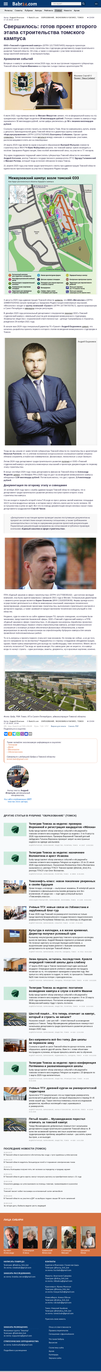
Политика (68, 845)
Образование (47, 17)
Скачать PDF (73, 726)
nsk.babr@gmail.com (62, 1303)
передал (69, 313)
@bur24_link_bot (61, 1268)
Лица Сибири (13, 1219)
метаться (42, 137)
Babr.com (24, 3)
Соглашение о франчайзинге (61, 1334)
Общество (59, 845)
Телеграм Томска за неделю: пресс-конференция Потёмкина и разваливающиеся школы (62, 1064)
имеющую (29, 308)
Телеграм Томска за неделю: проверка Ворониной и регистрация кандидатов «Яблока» (62, 825)
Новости (68, 10)
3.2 (19, 1367)
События (58, 923)
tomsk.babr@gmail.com (17, 759)
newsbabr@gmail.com (21, 1268)
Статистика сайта (56, 1348)
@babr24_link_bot (20, 1265)
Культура (58, 952)
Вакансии (53, 1343)
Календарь (53, 1355)
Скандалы (66, 952)
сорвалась (9, 137)
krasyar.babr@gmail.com (64, 1292)
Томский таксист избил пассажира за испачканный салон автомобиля (33, 1191)
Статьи (58, 10)
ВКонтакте (13, 750)
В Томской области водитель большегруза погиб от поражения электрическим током (39, 1162)
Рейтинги (48, 10)
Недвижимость (61, 1055)
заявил (85, 326)
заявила (59, 300)
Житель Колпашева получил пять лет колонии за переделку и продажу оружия (37, 1169)
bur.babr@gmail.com (62, 1270)
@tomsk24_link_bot (62, 1311)
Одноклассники (15, 752)
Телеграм (12, 745)
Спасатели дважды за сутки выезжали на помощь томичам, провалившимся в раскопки (41, 1184)
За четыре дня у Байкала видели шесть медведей (25, 1206)
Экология (76, 1109)
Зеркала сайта (55, 1358)
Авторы (38, 10)
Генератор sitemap (60, 1367)
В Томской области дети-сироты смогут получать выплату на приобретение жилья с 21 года (42, 1177)
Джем (10, 747)
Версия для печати (58, 726)
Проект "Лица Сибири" (84, 78)
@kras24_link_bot (61, 1289)
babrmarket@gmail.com (22, 1345)
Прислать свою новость (55, 1319)
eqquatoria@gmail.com (22, 1336)
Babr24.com (34, 17)
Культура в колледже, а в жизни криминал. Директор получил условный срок (58, 932)
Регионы (8, 10)
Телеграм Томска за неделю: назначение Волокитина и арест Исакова (56, 854)
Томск (80, 17)
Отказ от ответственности (60, 1327)
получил (65, 461)
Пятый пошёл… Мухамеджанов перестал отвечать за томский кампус (57, 1120)
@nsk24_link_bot (61, 1300)
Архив (77, 10)
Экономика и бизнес (65, 17)
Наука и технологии (63, 1109)
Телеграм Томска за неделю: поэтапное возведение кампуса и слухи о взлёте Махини (60, 989)
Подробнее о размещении (15, 1350)
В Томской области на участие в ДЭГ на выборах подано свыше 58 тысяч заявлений (39, 1198)
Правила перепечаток (58, 1331)
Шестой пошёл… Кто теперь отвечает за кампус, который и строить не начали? (62, 1015)
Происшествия (69, 980)
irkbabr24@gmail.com (63, 1281)
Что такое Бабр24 (56, 1339)
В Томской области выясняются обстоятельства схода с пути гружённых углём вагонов (40, 1155)
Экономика (65, 900)
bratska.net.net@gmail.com (23, 1277)
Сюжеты (18, 10)
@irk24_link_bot (61, 1278)
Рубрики (29, 10)
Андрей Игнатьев (17, 17)
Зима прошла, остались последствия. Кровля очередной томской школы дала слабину (60, 960)
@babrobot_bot (19, 1333)
